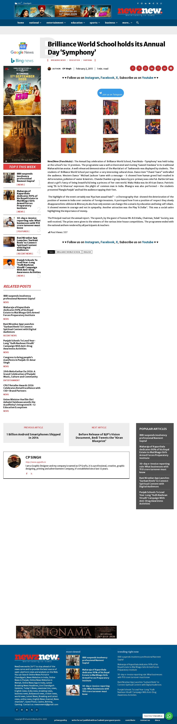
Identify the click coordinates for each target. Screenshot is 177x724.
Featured (23, 231)
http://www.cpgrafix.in (36, 462)
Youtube (147, 77)
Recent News (25, 254)
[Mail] (149, 3)
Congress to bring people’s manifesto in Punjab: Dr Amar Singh (19, 360)
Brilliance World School (68, 252)
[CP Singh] (50, 68)
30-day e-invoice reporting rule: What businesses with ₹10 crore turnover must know (29, 223)
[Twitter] (157, 3)
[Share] (153, 3)
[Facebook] (138, 3)
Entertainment (11, 380)
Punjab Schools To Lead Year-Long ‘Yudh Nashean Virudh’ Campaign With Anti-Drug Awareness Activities (29, 266)
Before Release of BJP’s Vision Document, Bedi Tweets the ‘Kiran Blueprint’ (99, 438)
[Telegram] (171, 68)
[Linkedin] (145, 3)
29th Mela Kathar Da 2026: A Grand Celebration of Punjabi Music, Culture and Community (20, 374)
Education (74, 60)
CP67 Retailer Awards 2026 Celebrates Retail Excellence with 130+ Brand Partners (21, 388)
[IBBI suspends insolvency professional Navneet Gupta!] (9, 178)
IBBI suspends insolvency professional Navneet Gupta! (26, 177)
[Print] (164, 68)
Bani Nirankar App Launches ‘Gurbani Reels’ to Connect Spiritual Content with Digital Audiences (27, 243)
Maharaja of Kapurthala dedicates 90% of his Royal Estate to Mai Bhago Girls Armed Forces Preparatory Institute (27, 199)
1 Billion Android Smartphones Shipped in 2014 (34, 436)
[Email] (158, 68)
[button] (138, 23)
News (21, 185)
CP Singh (66, 68)
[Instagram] (141, 3)
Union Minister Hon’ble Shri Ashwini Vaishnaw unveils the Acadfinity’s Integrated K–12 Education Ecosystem (19, 403)
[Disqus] (66, 518)
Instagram (92, 77)
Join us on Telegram (112, 94)
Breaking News (58, 60)
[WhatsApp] (161, 3)
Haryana (87, 60)
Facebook (107, 77)
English (87, 252)
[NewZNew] (140, 12)
